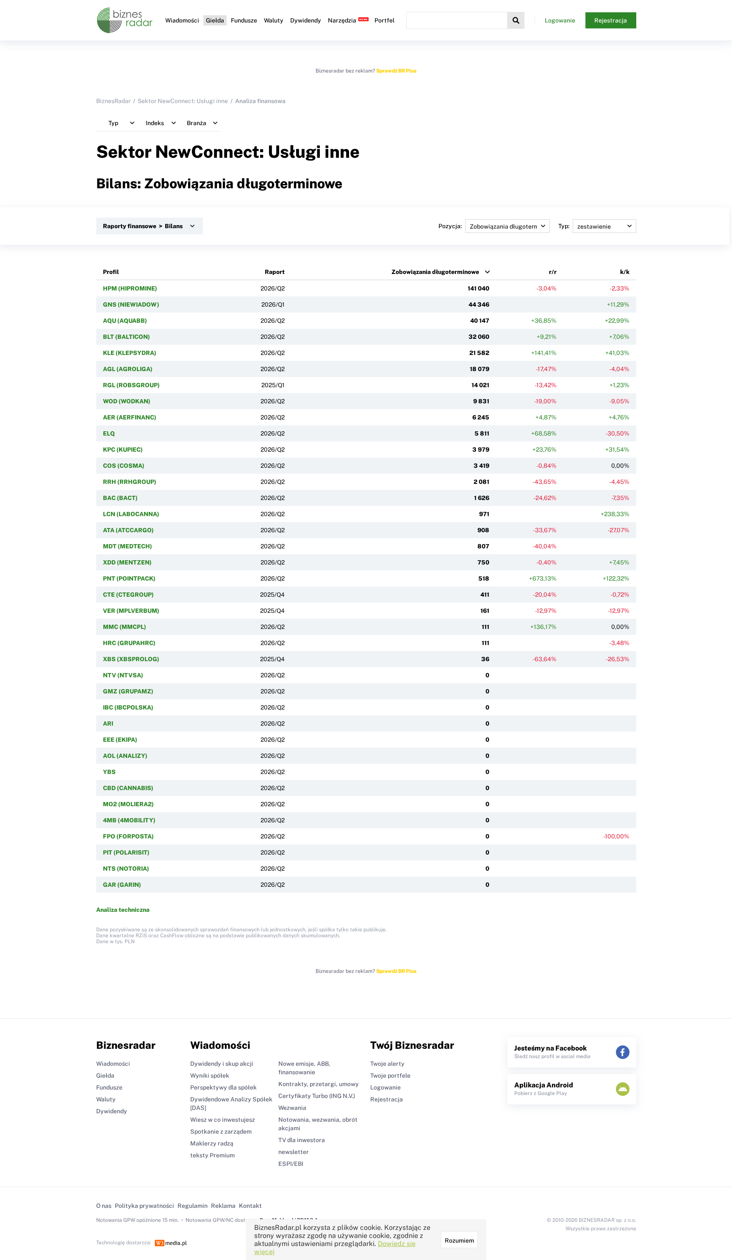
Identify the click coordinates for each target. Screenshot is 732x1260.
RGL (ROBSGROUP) (131, 385)
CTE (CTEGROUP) (128, 594)
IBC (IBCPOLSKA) (128, 707)
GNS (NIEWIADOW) (131, 304)
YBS (109, 771)
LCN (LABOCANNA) (131, 514)
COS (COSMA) (123, 465)
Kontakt (250, 1205)
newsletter (293, 1151)
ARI (108, 723)
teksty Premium (212, 1155)
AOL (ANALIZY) (125, 755)
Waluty (273, 20)
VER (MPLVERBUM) (131, 610)
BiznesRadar (113, 101)
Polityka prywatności (144, 1205)
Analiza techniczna (123, 909)
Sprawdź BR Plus (396, 71)
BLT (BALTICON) (126, 336)
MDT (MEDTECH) (127, 546)
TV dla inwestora (301, 1140)
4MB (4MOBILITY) (129, 820)
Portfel (384, 20)
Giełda (215, 20)
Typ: (563, 226)
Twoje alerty (387, 1063)
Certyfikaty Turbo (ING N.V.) (316, 1095)
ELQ (109, 433)
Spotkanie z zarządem (221, 1131)
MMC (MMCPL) (124, 626)
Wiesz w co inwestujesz (222, 1119)
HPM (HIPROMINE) (130, 288)
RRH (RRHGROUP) (129, 481)
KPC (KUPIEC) (123, 449)
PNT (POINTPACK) (129, 578)
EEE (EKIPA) (120, 739)
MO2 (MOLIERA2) (128, 804)
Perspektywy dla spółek (223, 1087)
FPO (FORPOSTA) (128, 836)
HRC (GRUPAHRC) (129, 643)
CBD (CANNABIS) (128, 788)
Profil (111, 271)
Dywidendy (305, 20)
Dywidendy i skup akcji (221, 1063)
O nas (103, 1205)
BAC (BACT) (120, 498)
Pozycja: (450, 226)
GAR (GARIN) (122, 884)
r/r (553, 271)
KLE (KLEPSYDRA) (129, 352)
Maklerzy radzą (211, 1143)
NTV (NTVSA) (123, 675)
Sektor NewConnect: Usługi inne (183, 101)
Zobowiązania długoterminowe (435, 271)
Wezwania (292, 1107)
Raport (275, 271)
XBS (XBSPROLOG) (131, 659)
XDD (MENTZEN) (127, 562)
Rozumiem (459, 1240)
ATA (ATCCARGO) (128, 530)
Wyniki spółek (209, 1075)
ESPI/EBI (290, 1163)
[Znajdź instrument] (515, 20)
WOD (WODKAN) (126, 401)
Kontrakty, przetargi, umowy (318, 1084)
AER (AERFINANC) (129, 417)
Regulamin (192, 1205)
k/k (624, 271)
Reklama (223, 1205)
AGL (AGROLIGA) (127, 369)
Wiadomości (182, 20)
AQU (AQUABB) (125, 320)
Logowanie (560, 20)
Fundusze (244, 20)
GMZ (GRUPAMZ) (128, 691)
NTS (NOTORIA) (126, 868)
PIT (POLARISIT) (126, 852)
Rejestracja (610, 20)
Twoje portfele (390, 1075)
